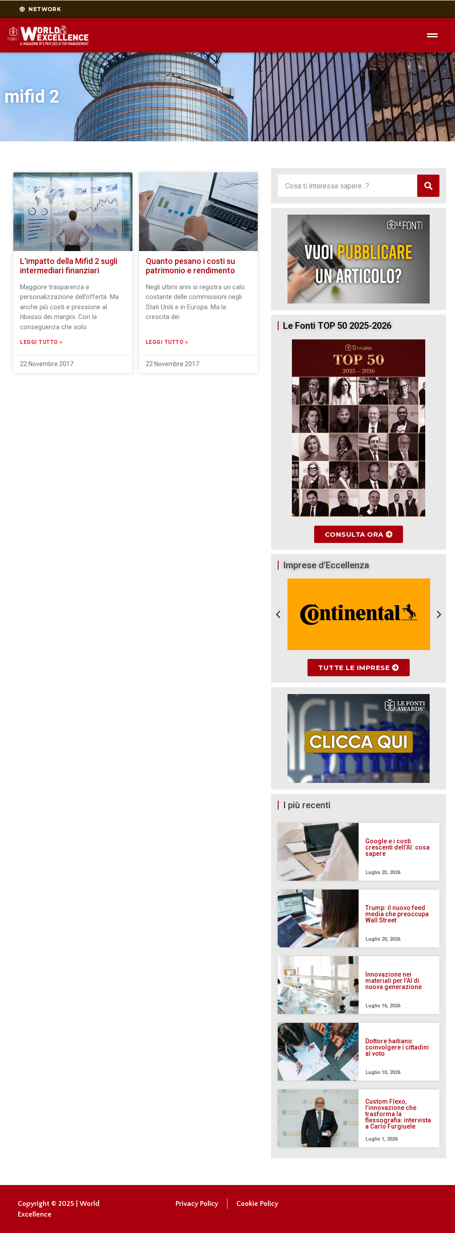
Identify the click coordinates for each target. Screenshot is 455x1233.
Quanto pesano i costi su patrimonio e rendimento (190, 265)
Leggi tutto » (41, 342)
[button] (278, 614)
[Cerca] (428, 186)
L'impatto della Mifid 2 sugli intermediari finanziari (68, 265)
